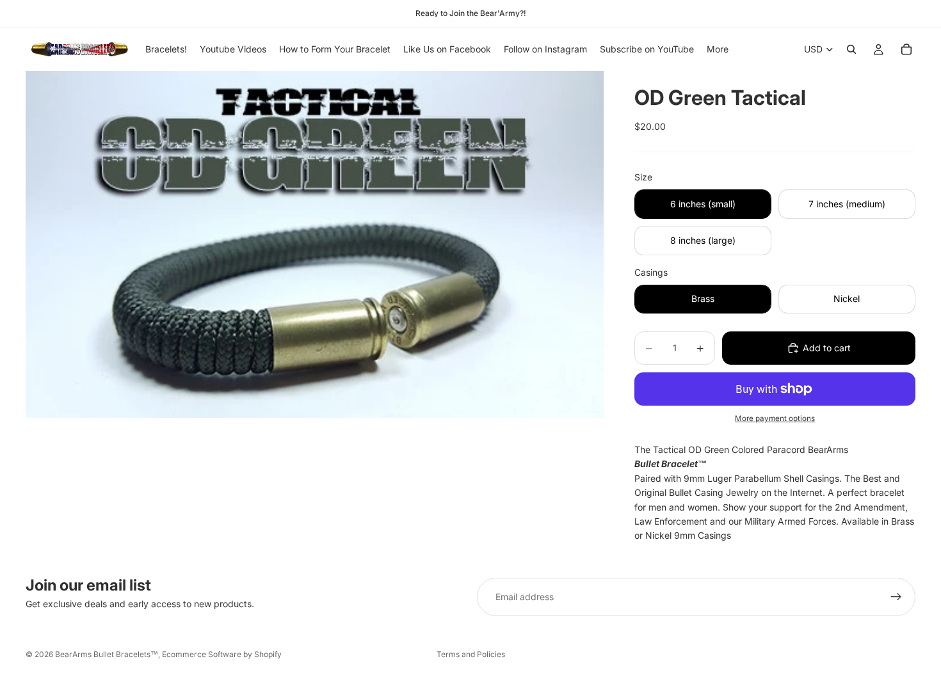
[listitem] (717, 49)
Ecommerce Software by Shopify (222, 654)
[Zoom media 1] (315, 244)
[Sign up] (896, 597)
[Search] (851, 49)
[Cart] (906, 49)
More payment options (775, 418)
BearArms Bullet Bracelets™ (106, 654)
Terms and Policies (471, 654)
